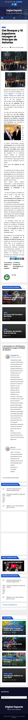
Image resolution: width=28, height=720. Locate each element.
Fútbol (3, 27)
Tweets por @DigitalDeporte (10, 604)
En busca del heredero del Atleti (13, 315)
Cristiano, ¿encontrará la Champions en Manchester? (14, 299)
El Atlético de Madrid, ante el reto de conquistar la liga (13, 333)
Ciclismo (6, 673)
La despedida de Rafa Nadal (13, 645)
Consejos (11, 626)
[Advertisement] (13, 521)
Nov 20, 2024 (8, 648)
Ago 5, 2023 (8, 679)
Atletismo (6, 626)
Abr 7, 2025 (8, 632)
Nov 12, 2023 (8, 664)
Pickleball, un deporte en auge (13, 661)
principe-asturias (19, 47)
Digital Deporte (14, 10)
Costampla (13, 355)
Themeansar (14, 717)
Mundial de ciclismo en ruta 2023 (13, 676)
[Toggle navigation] (14, 18)
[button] (25, 18)
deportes (17, 626)
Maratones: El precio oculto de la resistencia (13, 629)
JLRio (14, 275)
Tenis (15, 642)
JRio (11, 447)
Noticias (10, 295)
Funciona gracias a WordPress (10, 716)
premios (13, 47)
